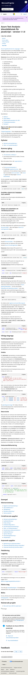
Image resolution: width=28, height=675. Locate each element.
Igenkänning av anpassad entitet (12, 543)
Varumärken (3, 673)
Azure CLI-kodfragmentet (11, 245)
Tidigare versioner (18, 667)
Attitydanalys (7, 537)
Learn (2, 23)
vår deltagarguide (19, 620)
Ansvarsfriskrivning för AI (6, 667)
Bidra (7, 669)
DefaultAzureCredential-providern (9, 288)
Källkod (5, 116)
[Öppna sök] (21, 14)
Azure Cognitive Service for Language (10, 49)
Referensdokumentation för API (11, 120)
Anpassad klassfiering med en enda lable (14, 545)
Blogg (2, 669)
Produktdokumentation (9, 122)
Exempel (4, 43)
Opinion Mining (7, 533)
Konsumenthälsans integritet (7, 671)
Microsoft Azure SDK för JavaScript (12, 606)
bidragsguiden (4, 597)
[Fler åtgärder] (26, 23)
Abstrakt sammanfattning (10, 143)
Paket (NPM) (7, 118)
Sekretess (12, 669)
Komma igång (5, 40)
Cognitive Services (13, 169)
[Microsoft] (14, 14)
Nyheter (4, 38)
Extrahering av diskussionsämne (12, 530)
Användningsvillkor (20, 671)
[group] (14, 188)
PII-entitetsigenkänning (9, 535)
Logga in (25, 14)
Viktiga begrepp (5, 41)
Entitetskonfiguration (9, 524)
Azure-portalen (15, 173)
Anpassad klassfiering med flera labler (13, 547)
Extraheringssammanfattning (11, 526)
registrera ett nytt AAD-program (17, 303)
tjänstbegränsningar (7, 405)
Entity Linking (7, 523)
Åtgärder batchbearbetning (10, 506)
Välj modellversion (8, 507)
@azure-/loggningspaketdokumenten (10, 581)
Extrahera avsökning (9, 511)
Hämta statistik (7, 513)
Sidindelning (7, 509)
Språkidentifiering (8, 521)
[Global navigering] (1, 14)
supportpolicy (18, 161)
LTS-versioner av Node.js (10, 154)
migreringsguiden (6, 131)
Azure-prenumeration (10, 167)
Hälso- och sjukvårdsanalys (10, 145)
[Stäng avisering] (26, 2)
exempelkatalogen (11, 587)
